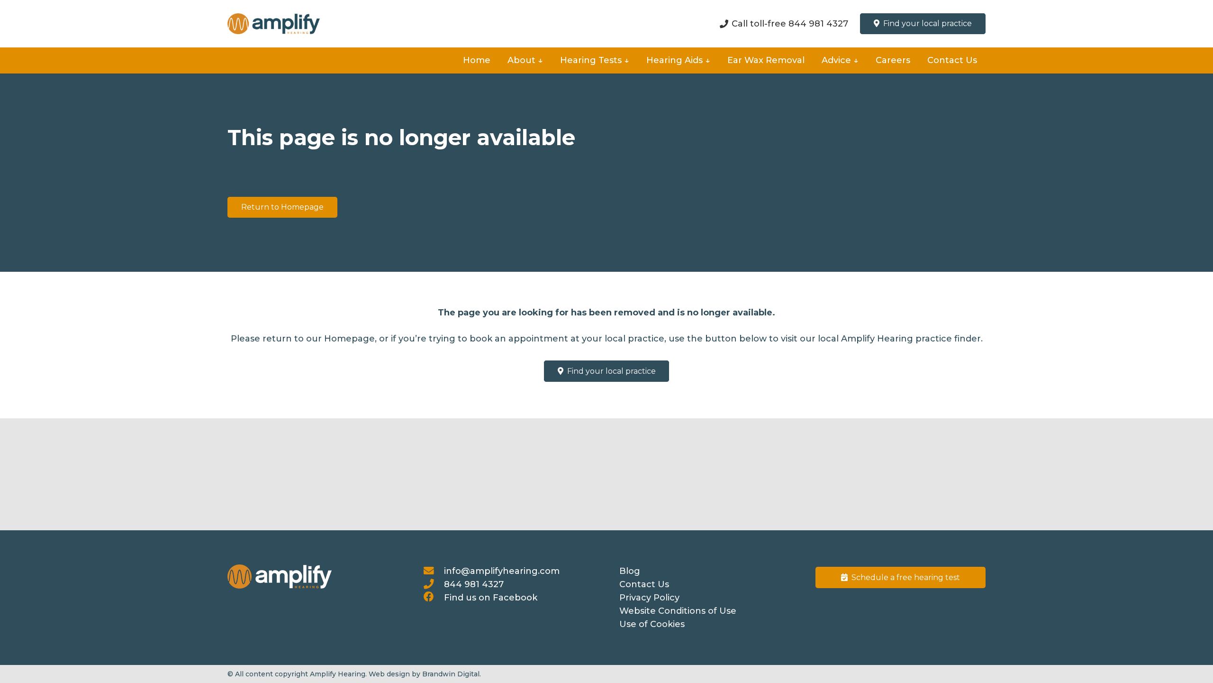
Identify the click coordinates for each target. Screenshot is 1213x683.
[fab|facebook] (434, 597)
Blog (629, 571)
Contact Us (644, 584)
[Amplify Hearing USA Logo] (273, 24)
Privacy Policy (649, 597)
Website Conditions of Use (677, 611)
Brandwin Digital (451, 674)
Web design (389, 674)
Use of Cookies (652, 624)
